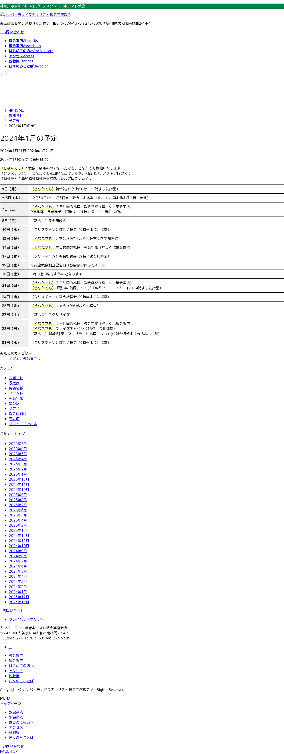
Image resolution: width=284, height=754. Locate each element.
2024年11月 (19, 540)
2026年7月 (18, 443)
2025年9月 (18, 494)
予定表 (14, 358)
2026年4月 (18, 458)
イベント (16, 393)
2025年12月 (19, 479)
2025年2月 (18, 525)
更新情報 (16, 388)
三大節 (14, 418)
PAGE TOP (9, 751)
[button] (142, 610)
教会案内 (16, 655)
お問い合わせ (13, 32)
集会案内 (16, 660)
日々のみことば (21, 681)
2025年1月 (18, 530)
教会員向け (32, 358)
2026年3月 (18, 464)
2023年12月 (19, 596)
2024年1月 (18, 591)
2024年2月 (18, 586)
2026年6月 (18, 448)
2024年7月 (18, 561)
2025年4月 (18, 520)
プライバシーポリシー (26, 619)
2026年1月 (18, 474)
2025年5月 (18, 515)
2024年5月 (18, 571)
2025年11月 (19, 484)
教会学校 (16, 398)
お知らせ (16, 377)
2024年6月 (18, 566)
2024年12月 (19, 535)
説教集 (14, 675)
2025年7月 (18, 504)
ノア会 (14, 408)
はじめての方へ (21, 665)
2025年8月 (18, 499)
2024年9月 (18, 550)
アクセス (16, 670)
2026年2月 (18, 469)
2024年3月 (18, 581)
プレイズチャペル (23, 423)
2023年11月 (19, 601)
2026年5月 (18, 453)
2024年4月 (18, 576)
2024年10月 (19, 545)
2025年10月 (19, 489)
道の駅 (14, 403)
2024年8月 (18, 556)
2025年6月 (18, 510)
